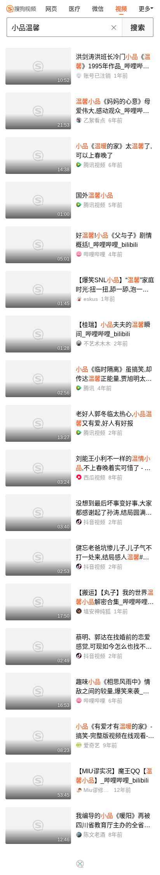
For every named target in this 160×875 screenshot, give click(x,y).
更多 (144, 8)
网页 (51, 8)
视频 (121, 8)
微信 (98, 8)
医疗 (74, 8)
